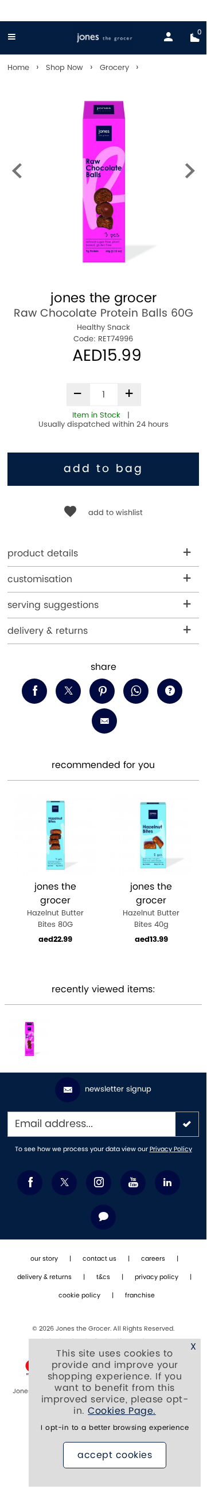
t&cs (103, 1277)
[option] (103, 180)
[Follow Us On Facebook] (29, 1182)
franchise (140, 1296)
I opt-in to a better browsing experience (115, 1427)
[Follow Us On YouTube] (133, 1182)
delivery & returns (47, 630)
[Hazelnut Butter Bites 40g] (151, 834)
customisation (39, 579)
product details (42, 553)
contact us (99, 1259)
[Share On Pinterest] (102, 691)
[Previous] (16, 173)
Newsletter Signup (118, 1089)
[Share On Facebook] (34, 691)
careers (153, 1259)
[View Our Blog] (103, 1217)
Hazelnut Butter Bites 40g (151, 905)
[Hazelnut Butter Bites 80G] (55, 834)
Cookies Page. (122, 1411)
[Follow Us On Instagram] (98, 1182)
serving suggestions (53, 605)
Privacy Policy (171, 1149)
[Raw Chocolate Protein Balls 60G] (29, 1039)
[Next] (190, 173)
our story (44, 1259)
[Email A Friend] (104, 721)
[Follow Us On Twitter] (64, 1182)
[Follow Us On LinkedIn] (167, 1182)
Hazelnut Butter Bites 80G (55, 905)
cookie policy (79, 1296)
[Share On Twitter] (68, 691)
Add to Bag (103, 469)
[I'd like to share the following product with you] (136, 691)
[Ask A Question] (169, 691)
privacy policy (156, 1277)
